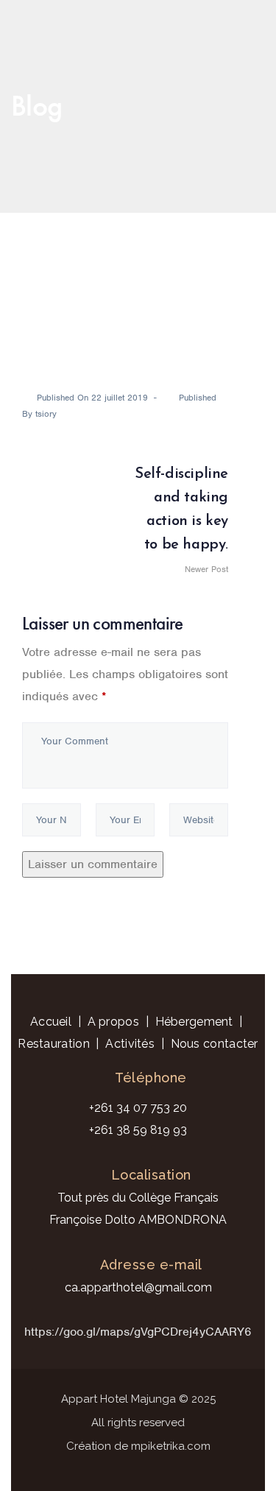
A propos (113, 1022)
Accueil (50, 1022)
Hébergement (194, 1022)
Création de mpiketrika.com (138, 1446)
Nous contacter (214, 1044)
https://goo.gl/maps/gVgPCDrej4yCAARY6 (138, 1331)
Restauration (54, 1044)
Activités (130, 1044)
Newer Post (181, 521)
